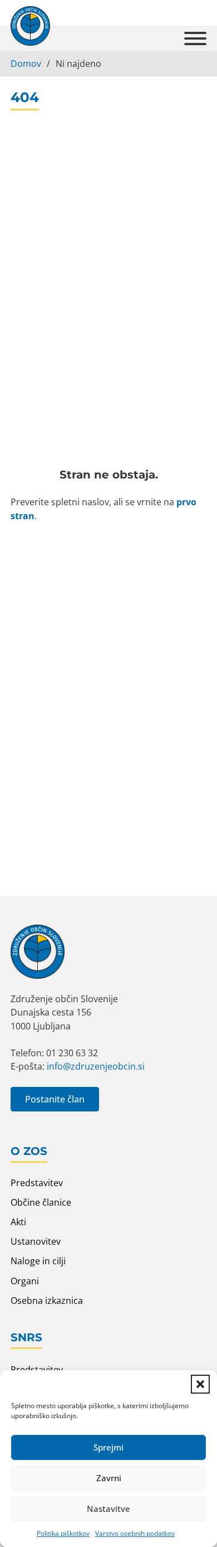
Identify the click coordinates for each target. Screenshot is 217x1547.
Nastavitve (108, 1508)
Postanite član (55, 1099)
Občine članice (41, 1202)
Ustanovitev (36, 1241)
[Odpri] (195, 38)
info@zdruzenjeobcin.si (96, 1066)
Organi (25, 1281)
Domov (26, 63)
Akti (18, 1222)
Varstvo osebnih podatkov (135, 1533)
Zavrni (108, 1477)
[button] (200, 1384)
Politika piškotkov (63, 1533)
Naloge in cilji (38, 1261)
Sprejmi (108, 1447)
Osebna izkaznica (47, 1300)
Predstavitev (37, 1183)
